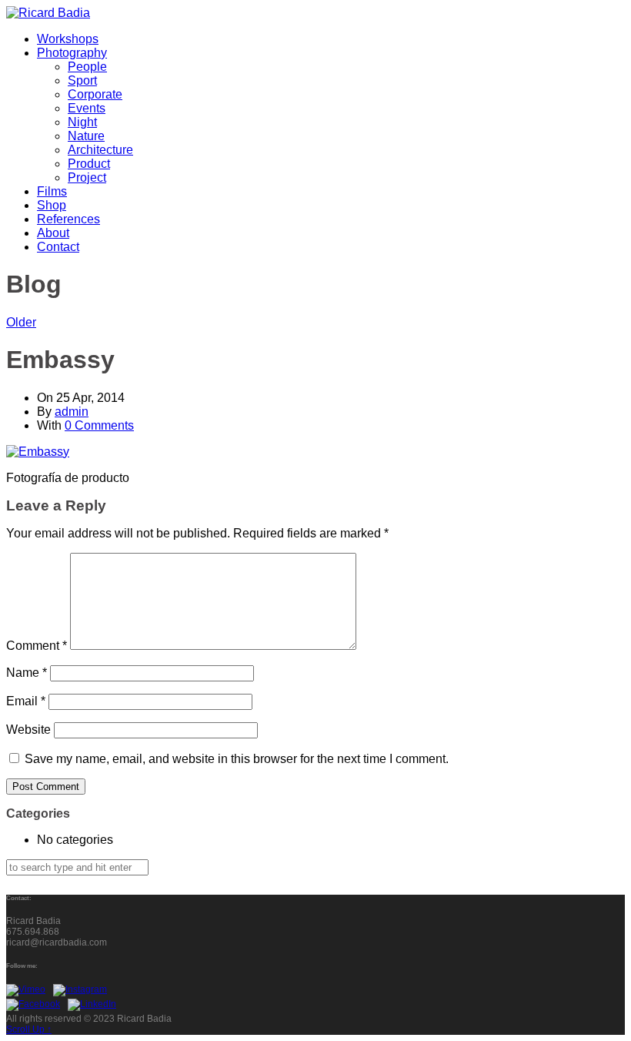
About (53, 232)
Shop (51, 205)
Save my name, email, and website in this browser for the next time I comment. (237, 758)
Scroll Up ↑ (29, 1029)
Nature (86, 135)
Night (82, 122)
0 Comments (99, 425)
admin (71, 411)
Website (28, 729)
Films (52, 191)
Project (87, 177)
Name (26, 672)
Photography (72, 52)
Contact (58, 246)
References (68, 219)
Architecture (100, 149)
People (87, 66)
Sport (82, 80)
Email (25, 701)
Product (89, 163)
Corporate (95, 94)
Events (86, 108)
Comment (36, 645)
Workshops (67, 38)
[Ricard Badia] (48, 12)
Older (21, 322)
